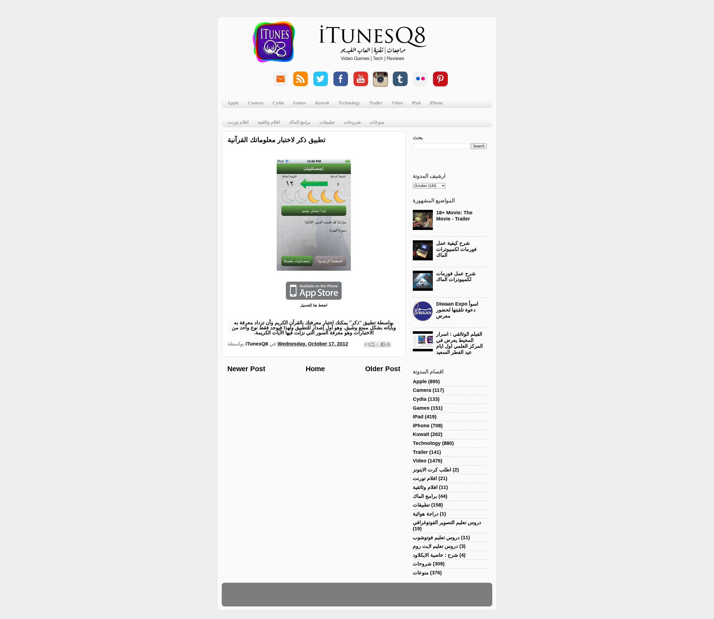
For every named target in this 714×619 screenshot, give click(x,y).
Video (397, 102)
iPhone (436, 102)
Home (315, 369)
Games (299, 102)
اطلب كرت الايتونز (432, 469)
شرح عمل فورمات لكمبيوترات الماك (456, 276)
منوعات (377, 122)
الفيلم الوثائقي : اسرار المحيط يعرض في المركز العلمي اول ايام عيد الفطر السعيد (459, 343)
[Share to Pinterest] (388, 344)
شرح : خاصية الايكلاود (435, 555)
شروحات (352, 122)
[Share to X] (377, 344)
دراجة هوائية (425, 514)
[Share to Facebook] (383, 344)
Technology (349, 102)
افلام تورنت (238, 122)
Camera (255, 102)
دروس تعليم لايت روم (435, 546)
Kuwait (322, 102)
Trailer (375, 102)
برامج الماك (299, 122)
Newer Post (246, 369)
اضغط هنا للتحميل (313, 305)
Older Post (382, 369)
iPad (416, 102)
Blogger (384, 597)
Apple (233, 102)
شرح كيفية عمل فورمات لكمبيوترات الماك (456, 249)
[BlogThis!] (372, 344)
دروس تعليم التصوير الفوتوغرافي (447, 522)
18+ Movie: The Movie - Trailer (454, 216)
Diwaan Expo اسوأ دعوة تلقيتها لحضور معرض (457, 310)
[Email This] (367, 344)
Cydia (278, 102)
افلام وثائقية (269, 122)
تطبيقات (327, 122)
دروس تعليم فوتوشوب (436, 537)
